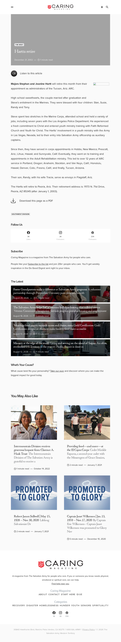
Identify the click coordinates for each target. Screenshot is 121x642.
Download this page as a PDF (36, 201)
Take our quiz (57, 371)
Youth (75, 605)
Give (79, 594)
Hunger (65, 605)
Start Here (68, 594)
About (43, 594)
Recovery (18, 605)
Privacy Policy (88, 629)
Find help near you (60, 583)
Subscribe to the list (38, 264)
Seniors (86, 605)
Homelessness (49, 605)
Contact (54, 594)
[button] (12, 7)
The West (19, 45)
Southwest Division (21, 214)
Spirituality (100, 605)
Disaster (32, 605)
